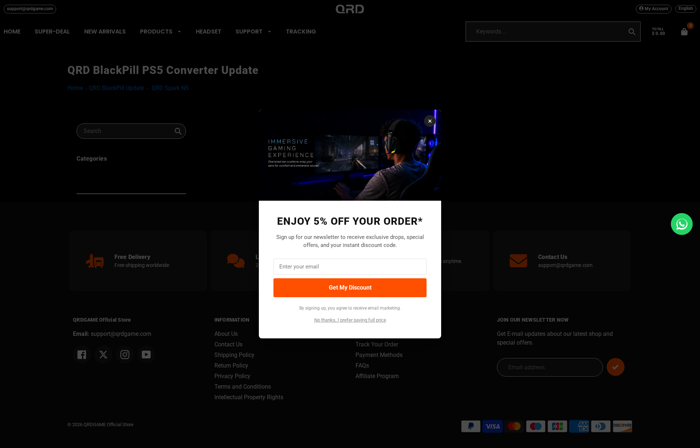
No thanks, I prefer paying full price (350, 320)
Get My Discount (350, 287)
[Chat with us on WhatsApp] (682, 224)
